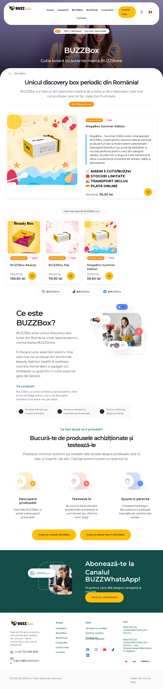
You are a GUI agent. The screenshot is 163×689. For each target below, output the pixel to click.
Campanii (62, 10)
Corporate (107, 10)
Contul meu (126, 12)
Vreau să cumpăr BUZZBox (54, 534)
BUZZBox (77, 10)
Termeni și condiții (96, 628)
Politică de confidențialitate (94, 638)
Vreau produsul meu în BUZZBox (105, 534)
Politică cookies (94, 633)
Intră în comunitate (104, 597)
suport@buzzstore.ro (24, 661)
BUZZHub (92, 10)
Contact (81, 18)
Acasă (50, 10)
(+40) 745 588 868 (25, 651)
